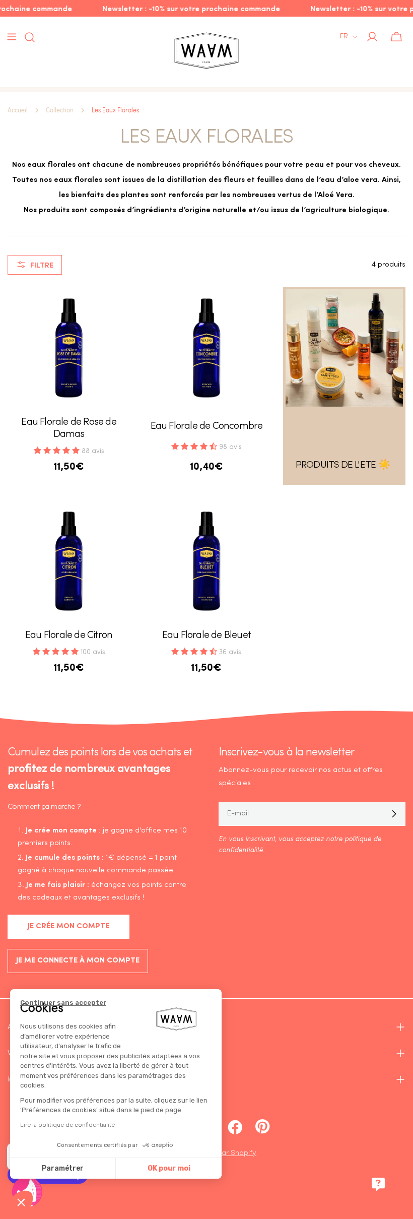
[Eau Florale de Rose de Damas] (69, 348)
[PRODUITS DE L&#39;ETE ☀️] (344, 348)
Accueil (18, 110)
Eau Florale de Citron (68, 635)
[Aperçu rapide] (115, 309)
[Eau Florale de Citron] (69, 561)
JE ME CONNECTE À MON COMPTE (78, 961)
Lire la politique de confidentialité (67, 1124)
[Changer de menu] (12, 37)
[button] (21, 1202)
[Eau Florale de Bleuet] (206, 561)
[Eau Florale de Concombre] (206, 348)
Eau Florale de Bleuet (206, 635)
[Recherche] (27, 37)
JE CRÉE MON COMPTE (68, 926)
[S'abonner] (393, 813)
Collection (60, 110)
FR (344, 36)
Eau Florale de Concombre (207, 426)
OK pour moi (169, 1168)
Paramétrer (63, 1168)
